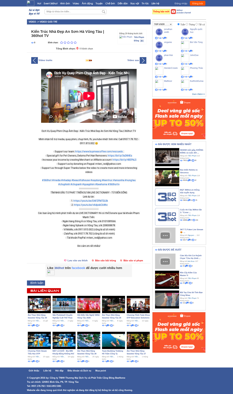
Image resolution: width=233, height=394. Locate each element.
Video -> (34, 21)
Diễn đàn (123, 3)
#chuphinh (64, 184)
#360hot (47, 180)
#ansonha (118, 180)
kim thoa (191, 261)
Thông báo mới (161, 11)
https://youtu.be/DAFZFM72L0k (91, 200)
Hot (39, 3)
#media (56, 180)
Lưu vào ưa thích (78, 260)
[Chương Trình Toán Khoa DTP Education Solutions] (138, 304)
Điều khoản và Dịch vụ (79, 370)
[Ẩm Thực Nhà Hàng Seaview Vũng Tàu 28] (88, 340)
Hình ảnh (65, 3)
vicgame (168, 42)
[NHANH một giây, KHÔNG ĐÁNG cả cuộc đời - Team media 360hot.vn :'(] (167, 157)
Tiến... (38, 321)
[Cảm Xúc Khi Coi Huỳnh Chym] (165, 261)
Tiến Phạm (139, 37)
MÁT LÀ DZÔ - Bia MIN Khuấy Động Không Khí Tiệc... (63, 353)
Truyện (99, 3)
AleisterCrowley (171, 68)
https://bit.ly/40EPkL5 (124, 159)
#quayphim (88, 184)
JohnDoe (194, 55)
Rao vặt (134, 3)
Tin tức (145, 3)
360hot (59, 268)
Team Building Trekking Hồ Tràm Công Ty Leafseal (112, 353)
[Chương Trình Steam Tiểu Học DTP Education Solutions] (39, 340)
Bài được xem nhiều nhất (175, 144)
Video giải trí (48, 21)
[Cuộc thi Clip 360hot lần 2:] (167, 216)
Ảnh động (87, 3)
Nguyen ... (192, 235)
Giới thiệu (34, 370)
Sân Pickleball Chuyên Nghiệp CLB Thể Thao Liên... (62, 317)
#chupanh (76, 184)
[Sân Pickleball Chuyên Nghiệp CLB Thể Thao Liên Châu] (64, 304)
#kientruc (107, 180)
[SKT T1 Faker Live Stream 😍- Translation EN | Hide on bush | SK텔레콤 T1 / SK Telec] (165, 235)
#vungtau (130, 180)
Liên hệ (155, 3)
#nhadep (66, 180)
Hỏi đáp (59, 370)
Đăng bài (197, 3)
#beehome (101, 184)
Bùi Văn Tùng (196, 42)
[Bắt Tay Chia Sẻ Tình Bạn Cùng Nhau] (167, 299)
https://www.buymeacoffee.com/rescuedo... (99, 151)
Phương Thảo (196, 68)
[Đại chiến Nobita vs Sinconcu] (167, 176)
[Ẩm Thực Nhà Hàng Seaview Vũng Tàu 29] (113, 304)
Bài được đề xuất (169, 249)
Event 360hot (50, 3)
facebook (78, 268)
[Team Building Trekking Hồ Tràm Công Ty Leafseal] (113, 340)
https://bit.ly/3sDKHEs (120, 155)
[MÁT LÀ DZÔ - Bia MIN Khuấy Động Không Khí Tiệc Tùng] (64, 340)
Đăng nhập (181, 3)
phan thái (168, 55)
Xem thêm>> (198, 94)
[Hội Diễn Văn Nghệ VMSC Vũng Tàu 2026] (88, 304)
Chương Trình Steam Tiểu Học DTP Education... (37, 353)
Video (76, 3)
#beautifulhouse (80, 180)
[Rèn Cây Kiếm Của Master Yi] (167, 279)
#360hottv (114, 184)
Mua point (100, 370)
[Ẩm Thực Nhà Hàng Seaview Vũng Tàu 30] (39, 304)
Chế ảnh (110, 3)
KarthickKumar (197, 81)
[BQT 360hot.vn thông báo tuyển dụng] (167, 196)
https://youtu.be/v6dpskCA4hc (91, 204)
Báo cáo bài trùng (105, 260)
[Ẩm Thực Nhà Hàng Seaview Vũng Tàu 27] (138, 340)
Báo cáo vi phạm (133, 260)
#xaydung (95, 180)
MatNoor (168, 81)
